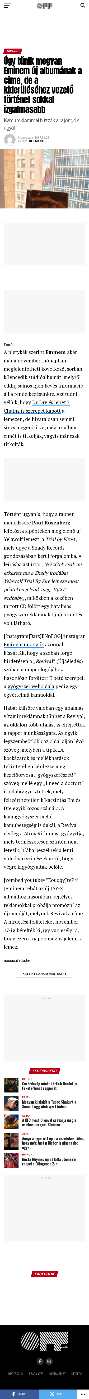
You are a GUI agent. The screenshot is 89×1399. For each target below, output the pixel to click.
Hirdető (76, 1374)
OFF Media (36, 141)
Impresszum (15, 1374)
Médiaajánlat (57, 1374)
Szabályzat (36, 1374)
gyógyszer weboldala (31, 686)
